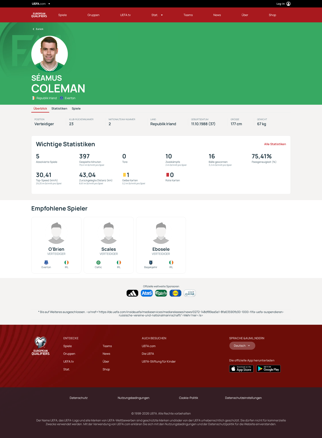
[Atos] (147, 293)
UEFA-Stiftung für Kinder (159, 361)
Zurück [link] (39, 29)
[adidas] (132, 293)
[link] (62, 14)
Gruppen (69, 354)
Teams (107, 346)
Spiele (76, 108)
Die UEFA (148, 354)
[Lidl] (175, 293)
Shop (106, 369)
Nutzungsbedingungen (133, 398)
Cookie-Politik (188, 398)
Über (106, 361)
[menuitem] (68, 14)
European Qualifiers (39, 14)
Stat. (66, 369)
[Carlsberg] (161, 293)
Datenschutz (79, 398)
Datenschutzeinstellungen (243, 398)
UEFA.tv (68, 361)
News (106, 354)
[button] (157, 14)
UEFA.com (149, 346)
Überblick (40, 108)
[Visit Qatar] (190, 293)
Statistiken (59, 108)
